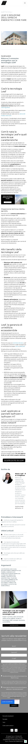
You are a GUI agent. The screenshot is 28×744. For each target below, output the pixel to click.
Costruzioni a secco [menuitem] (8, 725)
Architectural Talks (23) (9, 578)
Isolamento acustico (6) (8, 584)
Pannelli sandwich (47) (8, 572)
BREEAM (22, 346)
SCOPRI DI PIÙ (14, 625)
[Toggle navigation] (25, 3)
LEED (16, 346)
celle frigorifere (5, 107)
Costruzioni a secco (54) (9, 569)
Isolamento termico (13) (8, 582)
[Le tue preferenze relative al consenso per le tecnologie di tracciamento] (25, 741)
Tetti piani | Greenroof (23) (9, 579)
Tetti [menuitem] (4, 722)
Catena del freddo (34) (8, 575)
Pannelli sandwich (6, 56)
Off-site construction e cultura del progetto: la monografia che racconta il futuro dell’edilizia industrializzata (12, 536)
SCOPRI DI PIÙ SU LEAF (14, 460)
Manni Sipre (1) (5, 585)
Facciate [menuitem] (5, 719)
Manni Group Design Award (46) (10, 573)
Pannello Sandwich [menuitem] (8, 716)
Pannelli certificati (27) (8, 576)
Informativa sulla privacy (15, 697)
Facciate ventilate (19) (8, 581)
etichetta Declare (18, 343)
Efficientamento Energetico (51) (11, 570)
